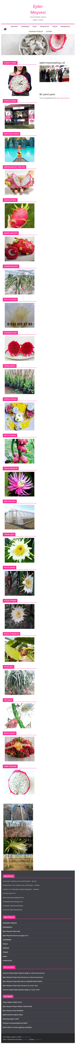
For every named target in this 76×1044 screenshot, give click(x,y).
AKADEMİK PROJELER (36, 31)
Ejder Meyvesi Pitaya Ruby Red (13, 981)
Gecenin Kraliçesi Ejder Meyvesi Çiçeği (15, 973)
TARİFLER (6, 948)
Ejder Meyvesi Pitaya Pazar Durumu (15, 977)
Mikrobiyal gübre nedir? (11, 1019)
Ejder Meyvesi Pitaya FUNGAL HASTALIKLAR (17, 1006)
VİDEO (35, 26)
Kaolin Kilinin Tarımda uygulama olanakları (17, 1027)
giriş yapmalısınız (63, 98)
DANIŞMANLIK (65, 26)
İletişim (49, 31)
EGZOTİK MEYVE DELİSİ (34, 981)
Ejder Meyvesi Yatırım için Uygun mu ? (15, 935)
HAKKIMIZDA (25, 26)
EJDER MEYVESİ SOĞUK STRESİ (13, 1015)
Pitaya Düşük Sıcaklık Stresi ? (12, 1002)
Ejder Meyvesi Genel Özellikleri (13, 1011)
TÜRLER (54, 26)
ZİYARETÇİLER (44, 26)
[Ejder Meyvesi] (5, 29)
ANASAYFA (14, 26)
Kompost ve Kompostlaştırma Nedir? (15, 1023)
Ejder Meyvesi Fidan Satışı (11, 931)
